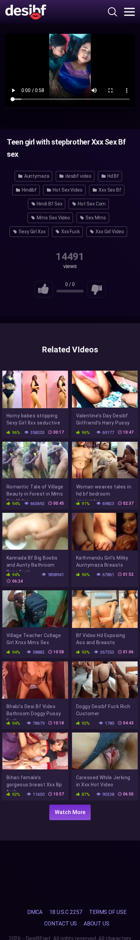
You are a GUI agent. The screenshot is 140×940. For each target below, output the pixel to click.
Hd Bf (112, 176)
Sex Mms (95, 217)
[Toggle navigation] (129, 12)
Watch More (70, 812)
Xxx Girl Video (109, 231)
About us (96, 923)
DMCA (34, 912)
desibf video (77, 176)
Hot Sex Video (67, 190)
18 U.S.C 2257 (65, 912)
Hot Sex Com (91, 203)
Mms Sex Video (53, 217)
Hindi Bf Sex (49, 203)
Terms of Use (107, 912)
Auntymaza (36, 176)
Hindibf (29, 190)
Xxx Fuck (70, 231)
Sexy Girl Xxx (32, 231)
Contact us (60, 923)
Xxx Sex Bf (109, 190)
